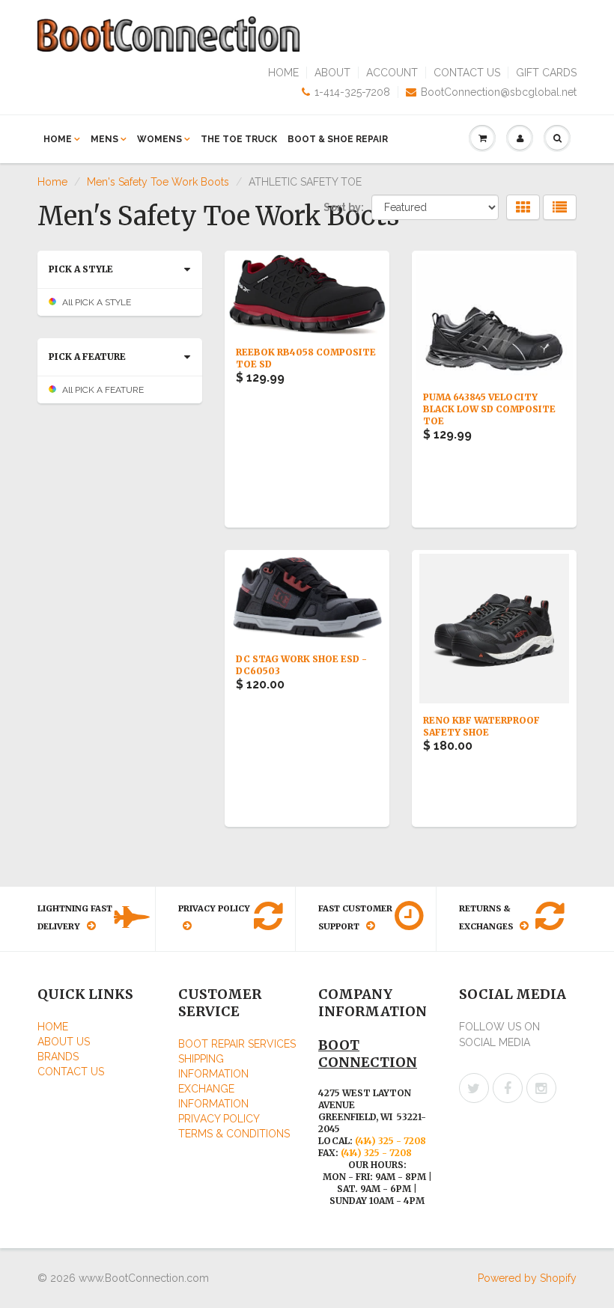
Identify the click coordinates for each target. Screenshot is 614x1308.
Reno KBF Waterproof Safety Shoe (481, 726)
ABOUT (332, 73)
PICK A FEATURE (87, 356)
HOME (283, 73)
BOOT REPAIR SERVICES (237, 1044)
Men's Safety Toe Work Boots (158, 182)
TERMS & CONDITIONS (234, 1134)
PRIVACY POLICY (219, 1119)
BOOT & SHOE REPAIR (338, 139)
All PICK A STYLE (96, 302)
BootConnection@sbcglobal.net (499, 92)
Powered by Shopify (527, 1278)
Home (52, 182)
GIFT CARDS (546, 73)
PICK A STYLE (81, 269)
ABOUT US (63, 1042)
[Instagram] (541, 1088)
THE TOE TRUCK (239, 139)
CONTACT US (467, 73)
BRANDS (58, 1057)
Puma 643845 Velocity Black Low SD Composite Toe (489, 409)
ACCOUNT (392, 73)
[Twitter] (474, 1088)
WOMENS (159, 139)
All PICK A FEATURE (103, 390)
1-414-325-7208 (352, 92)
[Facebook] (508, 1088)
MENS (104, 139)
